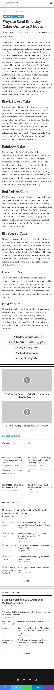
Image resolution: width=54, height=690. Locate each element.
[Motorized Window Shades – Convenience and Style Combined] (14, 448)
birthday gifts (38, 342)
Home (6, 11)
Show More (27, 581)
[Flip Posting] (12, 3)
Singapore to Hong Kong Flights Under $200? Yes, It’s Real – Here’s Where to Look (34, 630)
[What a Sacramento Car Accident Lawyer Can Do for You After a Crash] (9, 526)
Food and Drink (17, 11)
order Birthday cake (27, 358)
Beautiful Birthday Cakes (28, 337)
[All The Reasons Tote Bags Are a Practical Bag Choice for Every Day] (40, 448)
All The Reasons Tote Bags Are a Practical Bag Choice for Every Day (39, 460)
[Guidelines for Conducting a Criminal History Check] (9, 560)
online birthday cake (28, 353)
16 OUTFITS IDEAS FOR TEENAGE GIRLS (12, 486)
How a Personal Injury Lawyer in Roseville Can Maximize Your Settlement (32, 536)
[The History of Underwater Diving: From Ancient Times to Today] (9, 643)
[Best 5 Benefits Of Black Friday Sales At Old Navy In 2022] (40, 476)
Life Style (20, 16)
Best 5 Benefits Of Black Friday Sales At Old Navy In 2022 (40, 487)
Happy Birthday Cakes (27, 347)
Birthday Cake (17, 342)
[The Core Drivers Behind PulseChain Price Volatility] (9, 549)
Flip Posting (9, 32)
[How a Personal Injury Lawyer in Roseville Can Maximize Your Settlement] (9, 537)
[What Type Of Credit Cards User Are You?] (9, 571)
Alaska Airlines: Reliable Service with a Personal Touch (25, 621)
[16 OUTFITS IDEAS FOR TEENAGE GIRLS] (14, 476)
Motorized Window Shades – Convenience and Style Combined (13, 460)
